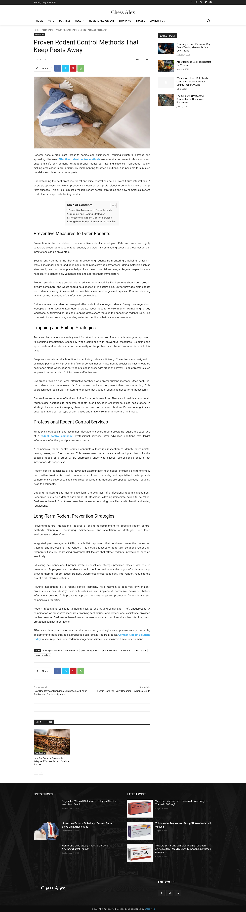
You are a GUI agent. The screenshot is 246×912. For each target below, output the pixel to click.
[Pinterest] (73, 68)
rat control (125, 650)
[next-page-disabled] (41, 772)
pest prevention (109, 650)
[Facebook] (192, 2)
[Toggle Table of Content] (112, 205)
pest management (90, 650)
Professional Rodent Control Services (90, 217)
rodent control (139, 650)
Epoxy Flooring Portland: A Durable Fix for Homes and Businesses (190, 99)
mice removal (71, 650)
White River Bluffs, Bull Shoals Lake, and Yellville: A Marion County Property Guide (192, 81)
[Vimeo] (206, 2)
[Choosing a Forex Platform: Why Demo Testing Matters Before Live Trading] (166, 48)
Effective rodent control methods (79, 159)
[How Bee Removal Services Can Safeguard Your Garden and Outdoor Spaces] (52, 742)
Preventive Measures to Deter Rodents (90, 210)
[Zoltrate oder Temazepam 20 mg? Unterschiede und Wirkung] (140, 831)
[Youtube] (210, 2)
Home (36, 29)
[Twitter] (201, 2)
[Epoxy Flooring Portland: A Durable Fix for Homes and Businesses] (166, 100)
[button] (208, 21)
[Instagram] (196, 2)
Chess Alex (149, 908)
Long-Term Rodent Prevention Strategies (92, 221)
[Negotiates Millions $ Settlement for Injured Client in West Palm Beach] (46, 809)
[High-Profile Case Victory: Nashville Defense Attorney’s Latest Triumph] (46, 853)
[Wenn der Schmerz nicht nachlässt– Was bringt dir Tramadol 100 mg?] (140, 809)
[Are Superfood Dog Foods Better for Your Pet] (166, 66)
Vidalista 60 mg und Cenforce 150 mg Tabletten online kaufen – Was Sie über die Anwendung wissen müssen (183, 848)
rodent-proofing (42, 655)
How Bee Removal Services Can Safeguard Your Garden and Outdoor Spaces (51, 761)
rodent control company (56, 436)
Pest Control (47, 29)
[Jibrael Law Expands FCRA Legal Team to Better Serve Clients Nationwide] (46, 831)
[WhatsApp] (80, 68)
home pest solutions (52, 650)
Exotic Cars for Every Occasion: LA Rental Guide (123, 690)
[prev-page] (36, 772)
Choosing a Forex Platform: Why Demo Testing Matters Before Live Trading (193, 47)
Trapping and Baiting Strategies (87, 213)
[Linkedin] (178, 893)
